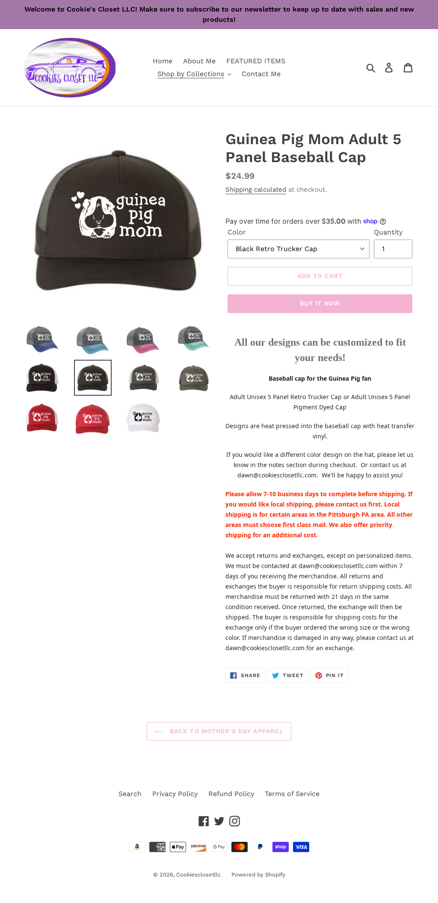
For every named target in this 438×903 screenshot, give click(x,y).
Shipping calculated (255, 189)
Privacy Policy (175, 794)
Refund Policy (231, 794)
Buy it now (320, 303)
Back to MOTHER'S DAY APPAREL (225, 731)
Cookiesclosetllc (198, 874)
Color (237, 232)
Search (130, 794)
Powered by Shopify (258, 874)
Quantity (388, 232)
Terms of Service (292, 794)
